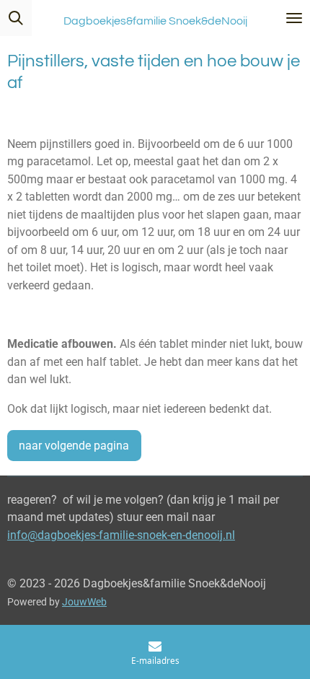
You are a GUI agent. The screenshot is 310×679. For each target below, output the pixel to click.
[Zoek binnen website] (16, 18)
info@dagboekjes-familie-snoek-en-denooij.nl (121, 535)
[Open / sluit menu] (294, 18)
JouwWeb (84, 602)
